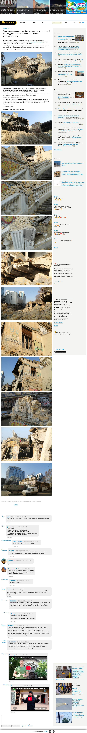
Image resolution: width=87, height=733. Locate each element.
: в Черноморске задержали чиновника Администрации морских (69, 117)
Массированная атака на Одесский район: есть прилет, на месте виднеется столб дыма (78, 715)
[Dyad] (3, 517)
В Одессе (60, 122)
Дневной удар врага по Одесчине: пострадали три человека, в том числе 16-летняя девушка (24, 11)
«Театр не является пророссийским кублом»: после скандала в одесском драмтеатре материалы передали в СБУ (72, 173)
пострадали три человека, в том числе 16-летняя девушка (70, 53)
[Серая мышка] (3, 642)
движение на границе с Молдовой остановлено (68, 144)
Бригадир (11, 550)
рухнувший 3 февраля (37, 42)
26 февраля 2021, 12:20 (24, 600)
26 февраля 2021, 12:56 (22, 625)
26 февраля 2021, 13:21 (23, 641)
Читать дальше (58, 281)
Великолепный (12, 569)
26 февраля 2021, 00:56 (17, 517)
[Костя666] (3, 563)
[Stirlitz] (3, 589)
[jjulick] (3, 526)
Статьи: (57, 159)
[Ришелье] (3, 625)
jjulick (8, 527)
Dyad (8, 517)
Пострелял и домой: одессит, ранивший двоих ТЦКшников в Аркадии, (70, 136)
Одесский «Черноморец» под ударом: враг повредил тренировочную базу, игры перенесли (40, 11)
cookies (46, 731)
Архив (34, 22)
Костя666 (10, 560)
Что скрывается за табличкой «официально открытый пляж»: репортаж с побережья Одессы (73, 163)
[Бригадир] (4, 550)
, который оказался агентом (72, 124)
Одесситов (61, 64)
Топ (43, 22)
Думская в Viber (60, 349)
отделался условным (75, 137)
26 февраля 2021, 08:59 (24, 569)
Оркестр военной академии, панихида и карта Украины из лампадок (66, 37)
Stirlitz (8, 589)
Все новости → (58, 149)
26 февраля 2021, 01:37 (18, 527)
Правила (24, 726)
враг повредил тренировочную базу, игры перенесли (65, 74)
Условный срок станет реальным (67, 109)
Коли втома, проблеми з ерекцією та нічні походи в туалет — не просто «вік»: (69, 128)
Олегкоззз (12, 580)
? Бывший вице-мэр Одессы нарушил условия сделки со (70, 110)
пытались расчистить (33, 46)
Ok (50, 731)
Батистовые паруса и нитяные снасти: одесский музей (66, 93)
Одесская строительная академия (67, 46)
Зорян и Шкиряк (17, 541)
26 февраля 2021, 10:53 (23, 580)
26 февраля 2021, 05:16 (30, 541)
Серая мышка (12, 641)
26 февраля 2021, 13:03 (24, 614)
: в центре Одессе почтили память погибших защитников (66, 41)
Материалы (23, 22)
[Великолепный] (3, 572)
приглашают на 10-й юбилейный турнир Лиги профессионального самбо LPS (69, 65)
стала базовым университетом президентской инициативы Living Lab (68, 47)
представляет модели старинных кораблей (63, 96)
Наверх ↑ (16, 504)
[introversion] (4, 601)
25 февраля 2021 (6, 28)
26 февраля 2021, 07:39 (22, 550)
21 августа (57, 90)
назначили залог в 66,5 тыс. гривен (71, 104)
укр (66, 22)
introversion (13, 600)
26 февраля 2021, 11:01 (18, 589)
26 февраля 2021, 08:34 (22, 560)
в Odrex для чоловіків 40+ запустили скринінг (70, 130)
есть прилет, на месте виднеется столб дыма (70, 60)
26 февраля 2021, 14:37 (22, 655)
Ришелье (10, 625)
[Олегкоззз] (4, 579)
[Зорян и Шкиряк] (6, 540)
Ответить (8, 523)
